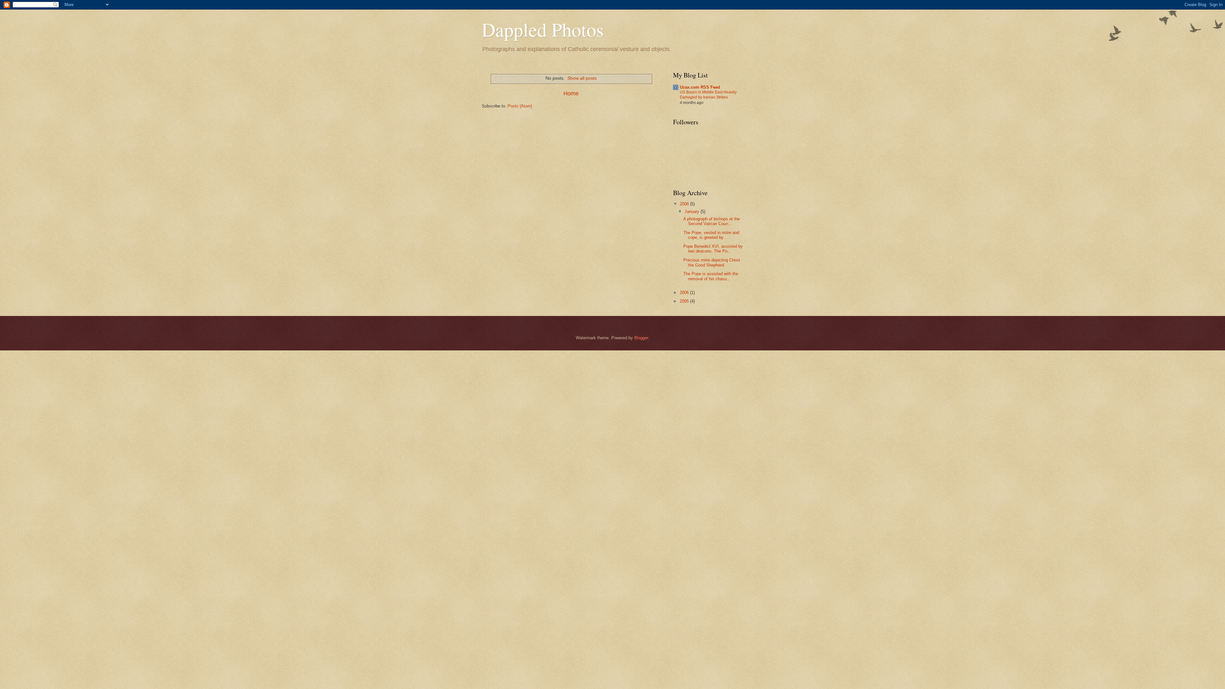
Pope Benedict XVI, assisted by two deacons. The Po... (713, 248)
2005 (685, 301)
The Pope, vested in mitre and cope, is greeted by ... (711, 235)
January (693, 211)
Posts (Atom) (520, 106)
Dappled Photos (543, 29)
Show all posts (582, 78)
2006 (685, 292)
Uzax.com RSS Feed (700, 87)
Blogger (641, 337)
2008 (685, 204)
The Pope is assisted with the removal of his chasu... (710, 276)
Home (571, 93)
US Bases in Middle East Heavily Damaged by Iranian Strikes (708, 94)
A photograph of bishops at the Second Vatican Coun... (711, 221)
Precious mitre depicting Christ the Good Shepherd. (711, 262)
